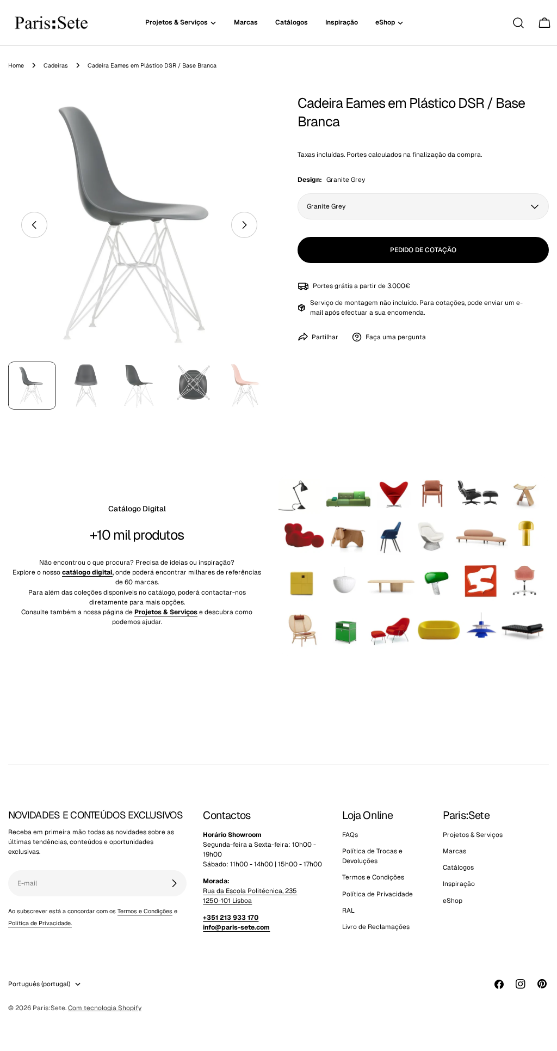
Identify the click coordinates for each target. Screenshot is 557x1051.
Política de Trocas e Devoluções (372, 856)
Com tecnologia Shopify (104, 1008)
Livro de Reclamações (376, 926)
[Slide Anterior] (34, 225)
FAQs (350, 834)
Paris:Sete (49, 1008)
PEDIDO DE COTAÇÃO (423, 250)
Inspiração (459, 883)
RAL (348, 910)
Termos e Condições (144, 911)
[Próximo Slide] (244, 225)
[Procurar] (518, 23)
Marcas (454, 851)
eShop (452, 900)
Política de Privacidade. (40, 923)
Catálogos (458, 867)
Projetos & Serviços (473, 834)
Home (16, 65)
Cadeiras (56, 65)
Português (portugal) (39, 984)
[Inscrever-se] (174, 883)
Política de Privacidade (377, 894)
